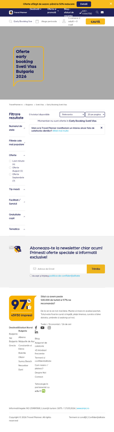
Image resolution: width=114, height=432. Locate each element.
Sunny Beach (25, 361)
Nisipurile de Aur (26, 341)
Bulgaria (13, 334)
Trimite (96, 269)
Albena (22, 337)
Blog (37, 339)
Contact (39, 377)
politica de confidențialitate (64, 276)
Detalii (83, 4)
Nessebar (23, 365)
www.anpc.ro (83, 408)
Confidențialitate (96, 417)
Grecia (12, 345)
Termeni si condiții (78, 417)
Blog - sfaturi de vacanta (69, 12)
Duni (20, 370)
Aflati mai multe (61, 131)
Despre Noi (40, 373)
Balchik (22, 353)
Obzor (21, 357)
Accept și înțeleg (56, 276)
